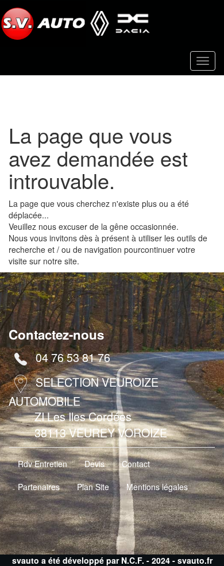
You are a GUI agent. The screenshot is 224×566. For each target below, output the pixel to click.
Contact (136, 463)
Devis (94, 463)
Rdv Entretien (42, 463)
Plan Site (93, 486)
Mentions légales (157, 486)
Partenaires (39, 486)
